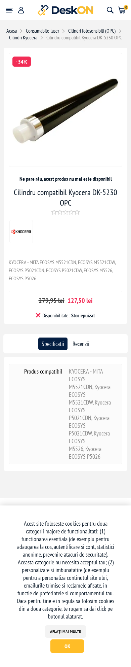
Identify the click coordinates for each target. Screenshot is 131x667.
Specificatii (53, 344)
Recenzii (81, 344)
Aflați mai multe (65, 631)
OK (67, 646)
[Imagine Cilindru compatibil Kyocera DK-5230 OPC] (65, 164)
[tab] (53, 344)
